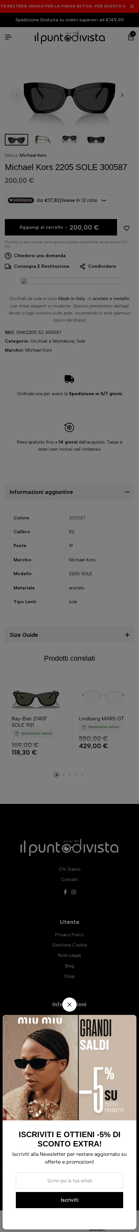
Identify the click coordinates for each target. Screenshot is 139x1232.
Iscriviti (70, 1200)
